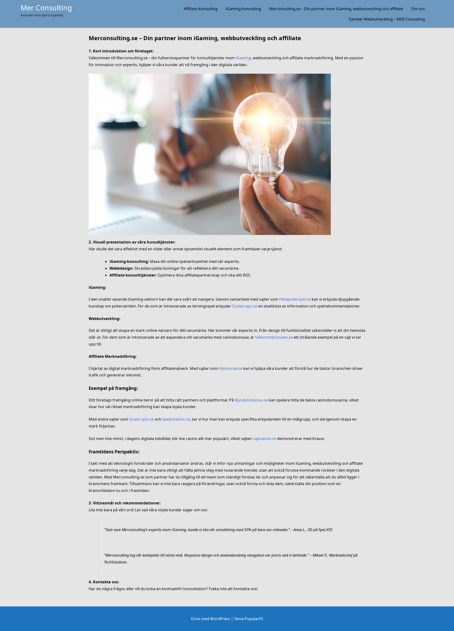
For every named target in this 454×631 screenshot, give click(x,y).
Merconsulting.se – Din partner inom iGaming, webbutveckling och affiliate (336, 8)
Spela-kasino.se (176, 419)
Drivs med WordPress (211, 618)
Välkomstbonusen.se (274, 337)
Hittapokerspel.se (295, 299)
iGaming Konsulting (243, 8)
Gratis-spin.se (141, 419)
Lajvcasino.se (264, 438)
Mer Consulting (46, 8)
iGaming (243, 57)
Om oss (418, 8)
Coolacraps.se (244, 306)
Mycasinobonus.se (251, 400)
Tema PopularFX (248, 618)
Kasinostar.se (230, 368)
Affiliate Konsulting (201, 8)
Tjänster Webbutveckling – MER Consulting (386, 19)
